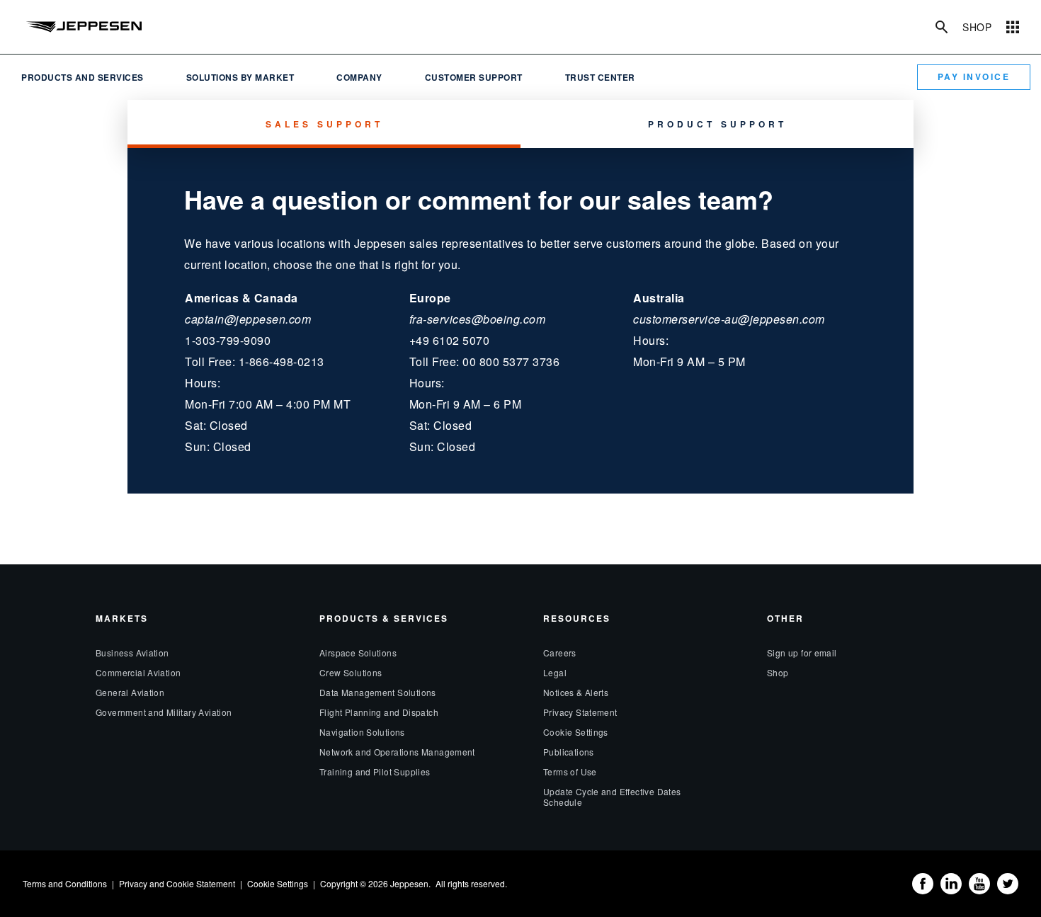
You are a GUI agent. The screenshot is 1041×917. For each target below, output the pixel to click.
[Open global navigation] (1012, 27)
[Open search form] (942, 27)
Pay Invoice (974, 76)
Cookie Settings (575, 732)
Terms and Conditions (65, 883)
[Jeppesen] (83, 27)
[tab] (323, 124)
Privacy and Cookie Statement (177, 883)
